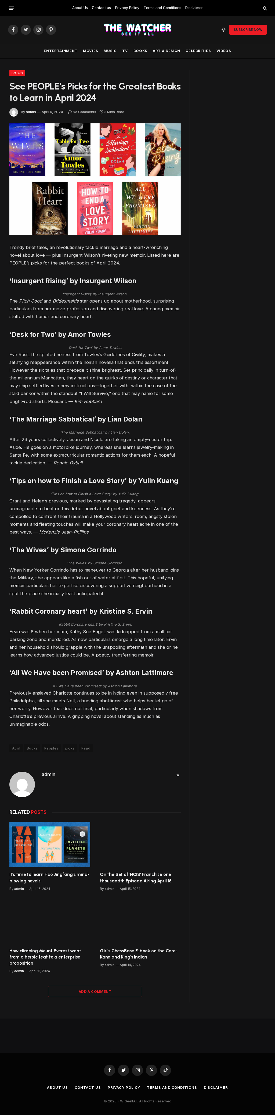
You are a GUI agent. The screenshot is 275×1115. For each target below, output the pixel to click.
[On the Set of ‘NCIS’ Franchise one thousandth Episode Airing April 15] (140, 844)
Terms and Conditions (162, 8)
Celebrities (198, 51)
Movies (90, 51)
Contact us (101, 8)
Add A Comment (95, 991)
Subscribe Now (248, 30)
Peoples (51, 748)
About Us (80, 8)
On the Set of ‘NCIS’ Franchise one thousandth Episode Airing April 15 (136, 877)
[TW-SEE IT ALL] (137, 29)
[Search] (264, 8)
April (16, 748)
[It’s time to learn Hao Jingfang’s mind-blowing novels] (49, 844)
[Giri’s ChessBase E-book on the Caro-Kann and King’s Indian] (140, 921)
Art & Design (166, 51)
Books (140, 51)
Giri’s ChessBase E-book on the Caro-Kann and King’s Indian (139, 954)
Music (110, 51)
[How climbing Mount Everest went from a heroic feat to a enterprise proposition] (49, 921)
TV (125, 51)
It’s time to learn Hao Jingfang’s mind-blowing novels (49, 877)
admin (31, 112)
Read (86, 748)
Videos (223, 51)
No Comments (84, 112)
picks (70, 748)
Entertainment (60, 51)
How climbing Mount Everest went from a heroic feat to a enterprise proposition (45, 957)
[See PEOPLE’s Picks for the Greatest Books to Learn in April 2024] (95, 179)
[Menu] (11, 8)
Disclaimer (194, 8)
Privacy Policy (127, 8)
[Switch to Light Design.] (223, 30)
